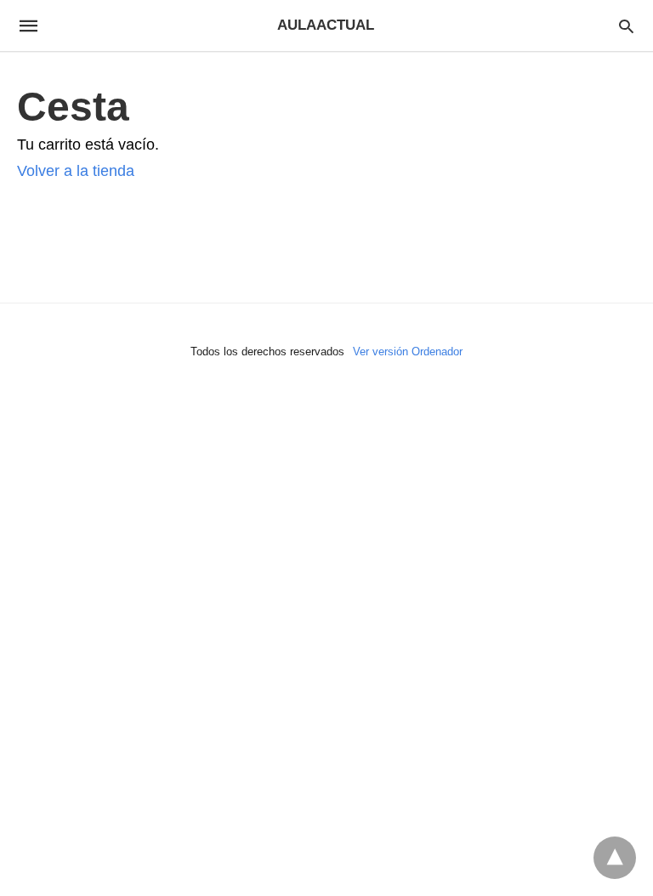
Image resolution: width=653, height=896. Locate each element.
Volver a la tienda (75, 170)
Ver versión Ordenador (408, 351)
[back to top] (614, 857)
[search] (626, 26)
